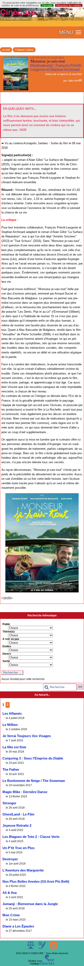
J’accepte (47, 5)
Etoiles (6, 646)
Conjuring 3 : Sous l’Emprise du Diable (32, 758)
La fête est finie (14, 747)
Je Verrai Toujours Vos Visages (26, 736)
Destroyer (10, 859)
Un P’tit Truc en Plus (18, 848)
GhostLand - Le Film (18, 814)
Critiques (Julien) (24, 49)
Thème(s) (8, 631)
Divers (6, 653)
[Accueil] (42, 19)
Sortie (6, 661)
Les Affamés (12, 713)
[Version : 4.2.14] (49, 961)
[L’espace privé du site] (42, 948)
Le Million (10, 725)
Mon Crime (11, 915)
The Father (10, 769)
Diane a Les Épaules (18, 926)
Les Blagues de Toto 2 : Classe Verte (30, 837)
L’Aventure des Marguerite (23, 870)
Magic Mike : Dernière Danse (24, 792)
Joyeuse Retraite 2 (16, 825)
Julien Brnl (73, 80)
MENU (66, 32)
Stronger (9, 803)
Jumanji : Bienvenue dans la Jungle (30, 904)
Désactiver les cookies (68, 5)
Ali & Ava (9, 893)
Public (6, 624)
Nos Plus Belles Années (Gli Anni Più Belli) (35, 881)
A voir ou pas (10, 639)
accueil (6, 49)
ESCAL (44, 963)
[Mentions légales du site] (31, 948)
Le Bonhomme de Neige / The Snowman (33, 781)
